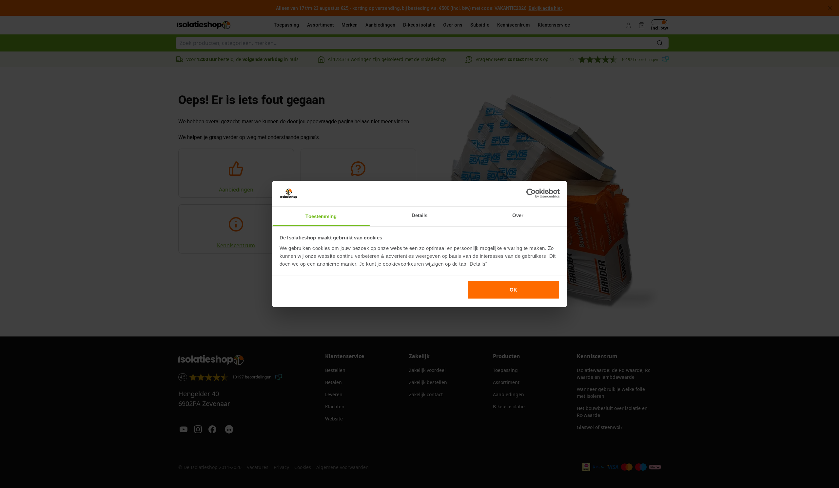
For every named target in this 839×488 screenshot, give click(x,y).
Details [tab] (420, 215)
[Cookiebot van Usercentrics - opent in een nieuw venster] (531, 193)
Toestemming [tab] (321, 216)
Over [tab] (517, 215)
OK (513, 290)
